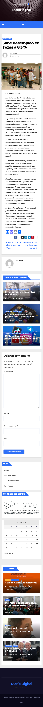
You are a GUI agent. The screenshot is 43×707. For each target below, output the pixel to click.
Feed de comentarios (11, 481)
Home (21, 702)
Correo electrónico (11, 426)
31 (32, 548)
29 (21, 548)
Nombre (7, 413)
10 (32, 535)
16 (27, 539)
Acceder (7, 470)
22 (21, 543)
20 (11, 543)
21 (16, 543)
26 (6, 548)
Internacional (7, 38)
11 (37, 535)
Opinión (8, 625)
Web (5, 438)
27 (11, 548)
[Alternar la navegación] (23, 24)
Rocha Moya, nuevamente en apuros (20, 649)
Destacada (9, 311)
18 (37, 539)
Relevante (26, 289)
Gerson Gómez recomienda (21, 582)
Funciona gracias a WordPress (12, 697)
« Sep (6, 554)
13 (11, 539)
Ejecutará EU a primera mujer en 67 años (13, 245)
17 (32, 539)
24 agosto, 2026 (13, 586)
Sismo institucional (16, 628)
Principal (18, 289)
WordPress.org (9, 486)
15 (21, 539)
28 (16, 548)
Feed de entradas (10, 475)
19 (6, 543)
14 (16, 539)
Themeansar (36, 697)
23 (27, 543)
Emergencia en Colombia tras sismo (20, 293)
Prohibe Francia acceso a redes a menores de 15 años (21, 337)
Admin (15, 53)
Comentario (8, 372)
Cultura (8, 580)
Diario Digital (21, 10)
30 (27, 548)
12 (6, 539)
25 (37, 543)
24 (32, 543)
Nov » (11, 554)
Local (7, 600)
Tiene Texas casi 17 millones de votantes (30, 245)
